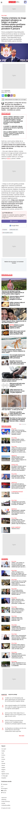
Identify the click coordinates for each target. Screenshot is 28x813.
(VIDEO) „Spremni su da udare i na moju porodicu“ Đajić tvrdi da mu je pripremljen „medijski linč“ (18, 601)
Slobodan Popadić (17, 491)
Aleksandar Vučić (14, 229)
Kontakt (3, 803)
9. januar (5, 229)
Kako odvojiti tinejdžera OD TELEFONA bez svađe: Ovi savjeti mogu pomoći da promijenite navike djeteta (15, 707)
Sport (2, 761)
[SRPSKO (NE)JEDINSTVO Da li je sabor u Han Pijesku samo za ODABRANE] (5, 664)
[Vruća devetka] (5, 494)
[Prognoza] (25, 2)
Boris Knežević (15, 527)
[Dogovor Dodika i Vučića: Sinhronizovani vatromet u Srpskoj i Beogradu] (5, 440)
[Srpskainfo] (14, 2)
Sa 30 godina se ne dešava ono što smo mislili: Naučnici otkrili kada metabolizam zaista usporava (15, 729)
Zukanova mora (15, 528)
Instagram (5, 788)
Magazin (3, 769)
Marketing (3, 799)
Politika (4, 15)
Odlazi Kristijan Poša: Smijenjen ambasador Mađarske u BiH (17, 619)
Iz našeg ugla (4, 775)
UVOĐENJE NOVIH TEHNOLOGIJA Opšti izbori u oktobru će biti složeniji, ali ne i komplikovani (18, 628)
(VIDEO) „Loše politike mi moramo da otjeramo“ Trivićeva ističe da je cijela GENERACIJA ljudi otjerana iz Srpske (18, 564)
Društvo (14, 455)
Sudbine (3, 767)
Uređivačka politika (5, 805)
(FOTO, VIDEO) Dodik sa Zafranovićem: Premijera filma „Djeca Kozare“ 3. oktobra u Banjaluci (17, 610)
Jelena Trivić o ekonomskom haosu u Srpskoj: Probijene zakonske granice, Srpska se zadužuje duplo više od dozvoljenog (18, 637)
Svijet (2, 753)
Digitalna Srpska (5, 773)
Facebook (5, 784)
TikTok (4, 792)
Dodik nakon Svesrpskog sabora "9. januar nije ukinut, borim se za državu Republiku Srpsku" (18, 432)
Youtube (5, 790)
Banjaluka (14, 464)
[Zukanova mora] (5, 530)
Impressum (4, 797)
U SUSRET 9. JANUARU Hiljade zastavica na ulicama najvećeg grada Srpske (13, 128)
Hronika (3, 759)
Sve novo (21, 735)
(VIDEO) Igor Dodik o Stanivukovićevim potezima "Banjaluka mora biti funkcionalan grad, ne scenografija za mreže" (18, 655)
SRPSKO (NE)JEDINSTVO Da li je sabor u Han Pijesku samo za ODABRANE (18, 664)
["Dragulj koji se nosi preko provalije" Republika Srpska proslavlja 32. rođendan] (5, 503)
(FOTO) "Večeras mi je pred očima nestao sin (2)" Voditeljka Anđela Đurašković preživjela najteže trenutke (15, 722)
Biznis (2, 757)
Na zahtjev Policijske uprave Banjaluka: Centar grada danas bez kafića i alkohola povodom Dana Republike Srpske (18, 468)
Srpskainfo (7, 90)
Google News (15, 225)
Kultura (3, 771)
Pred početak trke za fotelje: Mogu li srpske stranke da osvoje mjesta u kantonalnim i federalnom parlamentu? (18, 583)
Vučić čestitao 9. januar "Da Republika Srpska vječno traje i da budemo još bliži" (18, 477)
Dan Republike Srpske (7, 232)
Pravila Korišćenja (5, 801)
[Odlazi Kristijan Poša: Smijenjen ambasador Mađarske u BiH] (5, 619)
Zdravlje (3, 763)
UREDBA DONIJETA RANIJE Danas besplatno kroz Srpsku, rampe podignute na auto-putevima (18, 459)
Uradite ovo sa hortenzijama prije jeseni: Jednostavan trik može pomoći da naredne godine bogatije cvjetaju (15, 699)
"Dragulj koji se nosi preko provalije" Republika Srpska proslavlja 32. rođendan (18, 503)
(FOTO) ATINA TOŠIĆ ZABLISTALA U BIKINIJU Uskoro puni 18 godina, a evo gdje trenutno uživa (15, 714)
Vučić (8, 158)
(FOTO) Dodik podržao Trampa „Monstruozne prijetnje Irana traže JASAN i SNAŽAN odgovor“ (18, 592)
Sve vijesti (3, 749)
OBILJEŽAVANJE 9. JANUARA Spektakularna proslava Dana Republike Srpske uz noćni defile (18, 512)
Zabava (3, 765)
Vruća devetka (15, 493)
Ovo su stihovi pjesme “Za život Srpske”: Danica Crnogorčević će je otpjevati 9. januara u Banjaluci (13, 134)
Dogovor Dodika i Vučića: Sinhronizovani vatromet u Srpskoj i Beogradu (18, 441)
